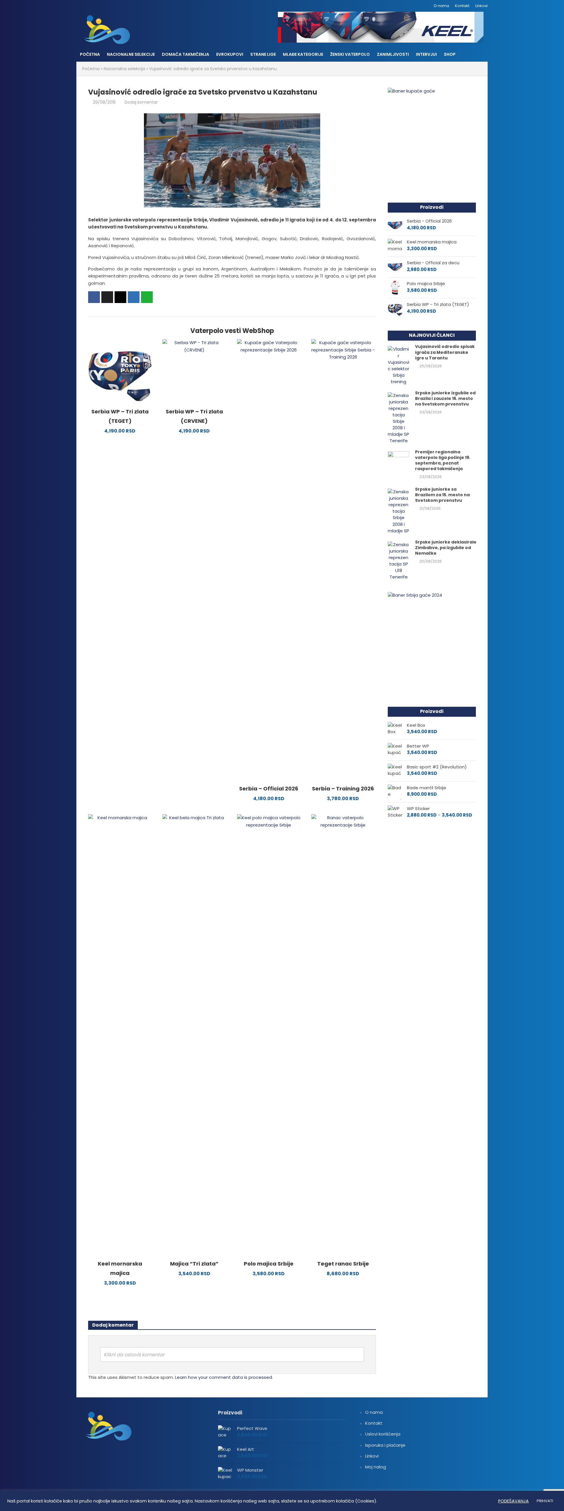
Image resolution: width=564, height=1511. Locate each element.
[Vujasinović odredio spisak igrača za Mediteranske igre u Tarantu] (398, 365)
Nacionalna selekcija (124, 69)
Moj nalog (375, 1467)
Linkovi (481, 6)
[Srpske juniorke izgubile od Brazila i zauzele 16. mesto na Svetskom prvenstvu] (398, 418)
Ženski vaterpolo (350, 54)
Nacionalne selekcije (131, 54)
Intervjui (426, 54)
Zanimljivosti (393, 54)
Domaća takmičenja (185, 54)
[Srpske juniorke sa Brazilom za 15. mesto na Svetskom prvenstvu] (398, 511)
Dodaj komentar (141, 102)
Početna (90, 54)
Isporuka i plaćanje (385, 1445)
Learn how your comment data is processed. (224, 1377)
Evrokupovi (229, 54)
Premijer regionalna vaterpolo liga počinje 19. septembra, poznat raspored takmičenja (442, 460)
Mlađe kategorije (303, 54)
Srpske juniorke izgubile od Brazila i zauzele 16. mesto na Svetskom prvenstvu (445, 398)
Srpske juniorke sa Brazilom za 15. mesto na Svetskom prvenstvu (442, 495)
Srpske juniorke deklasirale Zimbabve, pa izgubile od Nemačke (445, 547)
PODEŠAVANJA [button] (513, 1501)
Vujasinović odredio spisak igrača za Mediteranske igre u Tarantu (445, 352)
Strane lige (263, 54)
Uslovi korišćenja (382, 1434)
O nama (441, 6)
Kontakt (462, 6)
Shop (450, 54)
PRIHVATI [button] (545, 1501)
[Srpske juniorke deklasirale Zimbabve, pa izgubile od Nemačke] (398, 560)
